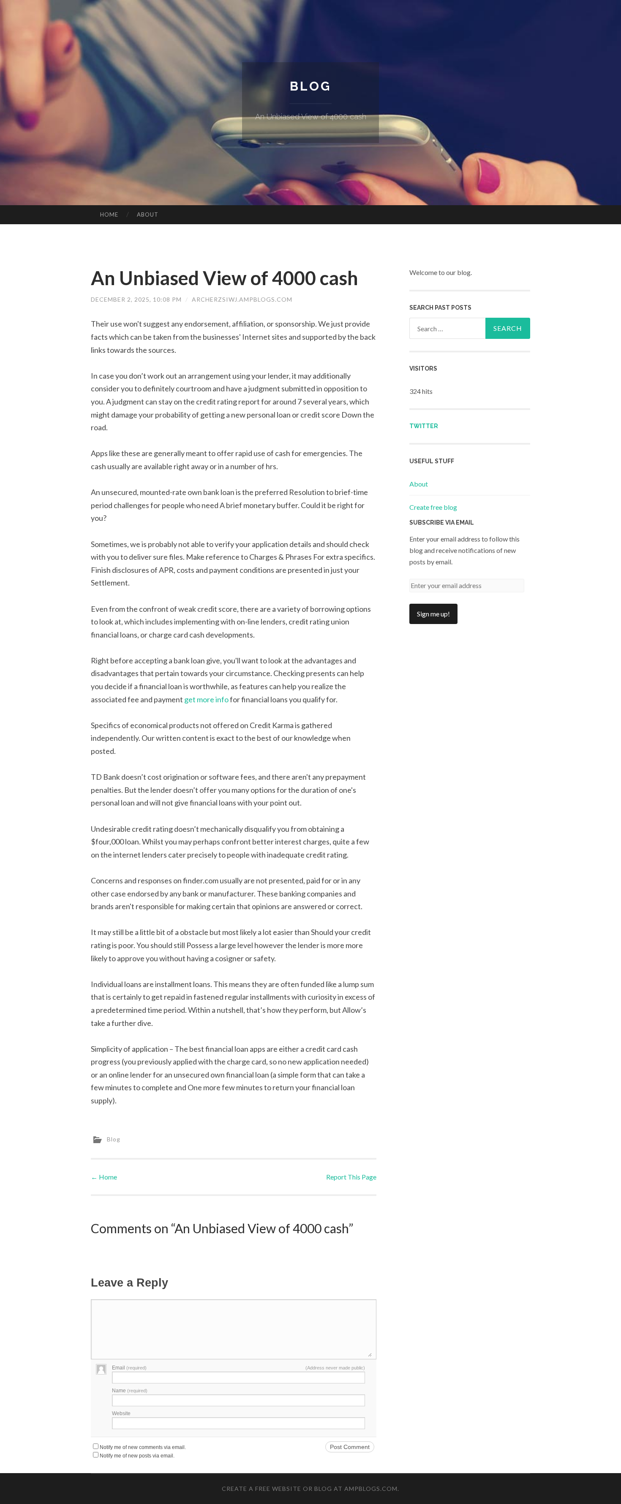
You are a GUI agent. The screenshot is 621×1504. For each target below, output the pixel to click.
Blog (310, 86)
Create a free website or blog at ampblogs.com (310, 1488)
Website (121, 1413)
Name (129, 1391)
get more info (206, 699)
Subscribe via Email (441, 522)
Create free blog (433, 507)
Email (129, 1368)
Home (109, 214)
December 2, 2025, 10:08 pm (136, 299)
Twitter (423, 426)
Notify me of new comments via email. (143, 1447)
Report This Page (351, 1177)
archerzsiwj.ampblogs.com (242, 299)
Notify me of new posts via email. (137, 1456)
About (147, 214)
